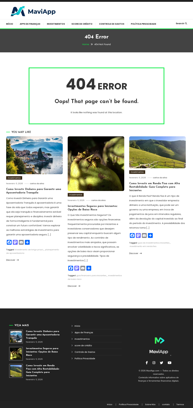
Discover (11, 260)
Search (180, 23)
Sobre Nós (150, 404)
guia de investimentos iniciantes (153, 242)
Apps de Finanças (30, 23)
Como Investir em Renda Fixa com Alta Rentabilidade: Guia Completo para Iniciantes (154, 187)
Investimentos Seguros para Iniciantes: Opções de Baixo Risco (42, 351)
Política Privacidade (143, 23)
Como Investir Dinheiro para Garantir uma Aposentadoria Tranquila (43, 334)
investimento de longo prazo (29, 249)
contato (166, 404)
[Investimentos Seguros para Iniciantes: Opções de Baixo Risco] (16, 353)
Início (9, 23)
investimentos (56, 23)
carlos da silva (37, 183)
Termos (180, 404)
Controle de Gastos (111, 23)
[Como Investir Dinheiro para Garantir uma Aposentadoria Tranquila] (16, 336)
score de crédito (81, 23)
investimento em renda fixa (143, 246)
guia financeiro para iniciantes (91, 275)
